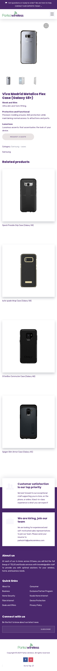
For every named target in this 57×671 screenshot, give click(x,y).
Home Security (8, 596)
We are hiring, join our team (32, 519)
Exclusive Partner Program (41, 591)
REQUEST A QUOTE (18, 137)
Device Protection (37, 600)
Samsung (6, 152)
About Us (6, 586)
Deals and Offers (9, 605)
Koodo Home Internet (39, 596)
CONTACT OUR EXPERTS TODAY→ (28, 6)
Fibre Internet (8, 600)
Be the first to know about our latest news (20, 622)
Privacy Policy (36, 605)
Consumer (34, 586)
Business (6, 591)
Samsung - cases (18, 147)
